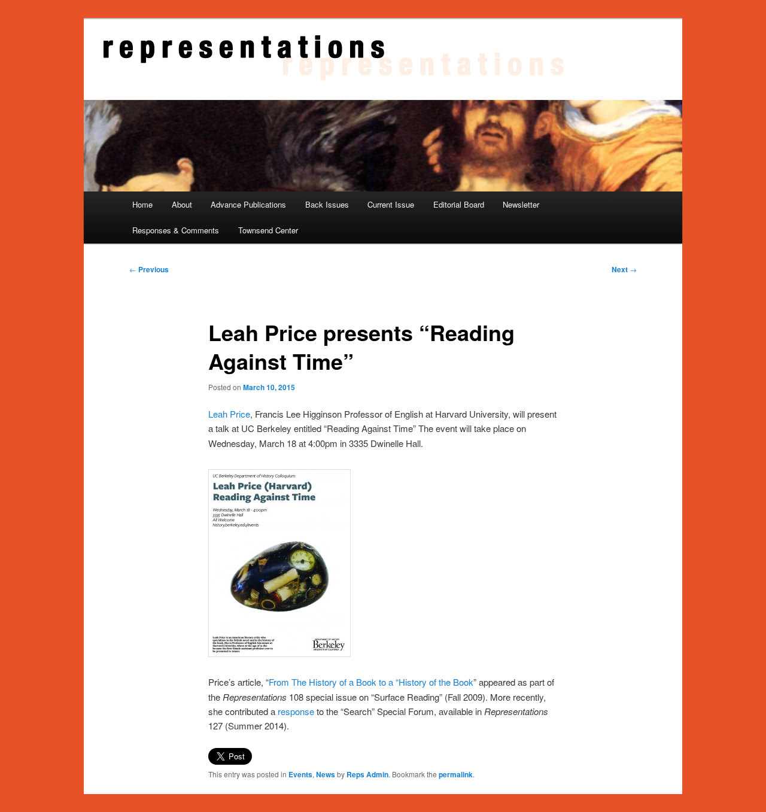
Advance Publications (248, 204)
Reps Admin (367, 774)
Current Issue (390, 204)
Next (624, 269)
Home (142, 204)
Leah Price (229, 413)
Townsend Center (268, 230)
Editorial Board (458, 204)
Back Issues (327, 204)
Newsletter (521, 204)
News (325, 774)
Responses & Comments (175, 230)
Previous (149, 269)
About (182, 204)
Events (300, 774)
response (296, 711)
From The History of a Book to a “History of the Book (371, 682)
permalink (456, 774)
